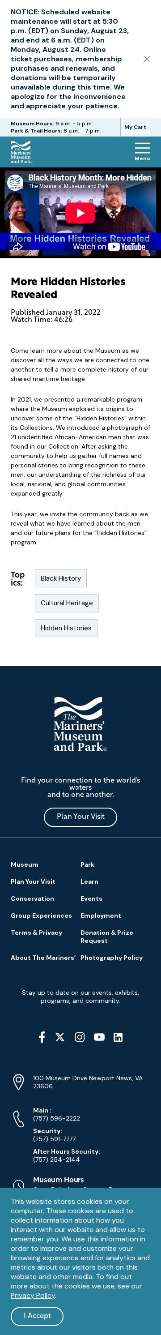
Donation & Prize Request (106, 937)
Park (87, 864)
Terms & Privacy (36, 933)
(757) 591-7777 (54, 1135)
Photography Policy (111, 958)
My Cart (135, 127)
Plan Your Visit (81, 817)
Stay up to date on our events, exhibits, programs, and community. (80, 996)
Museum (24, 864)
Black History (61, 578)
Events (91, 898)
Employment (100, 915)
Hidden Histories (66, 628)
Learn (89, 881)
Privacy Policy (33, 1295)
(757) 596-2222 (56, 1114)
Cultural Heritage (67, 603)
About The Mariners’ (43, 958)
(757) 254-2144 (66, 1155)
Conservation (32, 898)
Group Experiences (41, 915)
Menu (142, 158)
